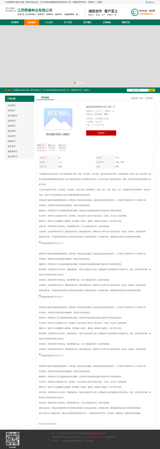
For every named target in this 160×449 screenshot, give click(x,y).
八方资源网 (64, 441)
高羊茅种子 (13, 157)
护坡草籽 (12, 105)
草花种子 (12, 121)
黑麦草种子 (13, 151)
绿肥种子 (12, 141)
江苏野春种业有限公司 (95, 437)
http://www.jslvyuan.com (48, 424)
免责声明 (73, 441)
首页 (141, 98)
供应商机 (32, 22)
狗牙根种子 (13, 116)
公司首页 (15, 22)
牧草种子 (12, 126)
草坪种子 (12, 111)
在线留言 (101, 133)
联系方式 (126, 22)
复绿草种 (12, 131)
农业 (96, 114)
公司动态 (107, 22)
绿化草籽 (12, 136)
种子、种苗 (103, 114)
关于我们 (87, 22)
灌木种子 (12, 146)
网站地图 (90, 441)
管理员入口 (81, 441)
